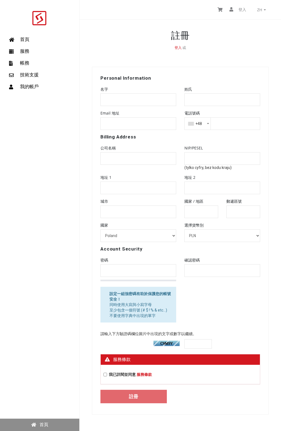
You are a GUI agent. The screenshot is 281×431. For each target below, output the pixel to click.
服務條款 (144, 374)
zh (260, 9)
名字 (104, 89)
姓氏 (188, 89)
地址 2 (189, 177)
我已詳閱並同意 (130, 374)
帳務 (24, 63)
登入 (241, 9)
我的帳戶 (29, 86)
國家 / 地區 (193, 201)
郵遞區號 (234, 201)
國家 (104, 225)
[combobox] (198, 124)
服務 (24, 51)
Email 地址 (109, 113)
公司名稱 (108, 148)
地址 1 (105, 177)
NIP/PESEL (193, 148)
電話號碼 (192, 113)
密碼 (104, 260)
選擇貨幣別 (194, 225)
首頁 (24, 39)
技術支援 (29, 74)
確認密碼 (192, 260)
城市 (104, 201)
